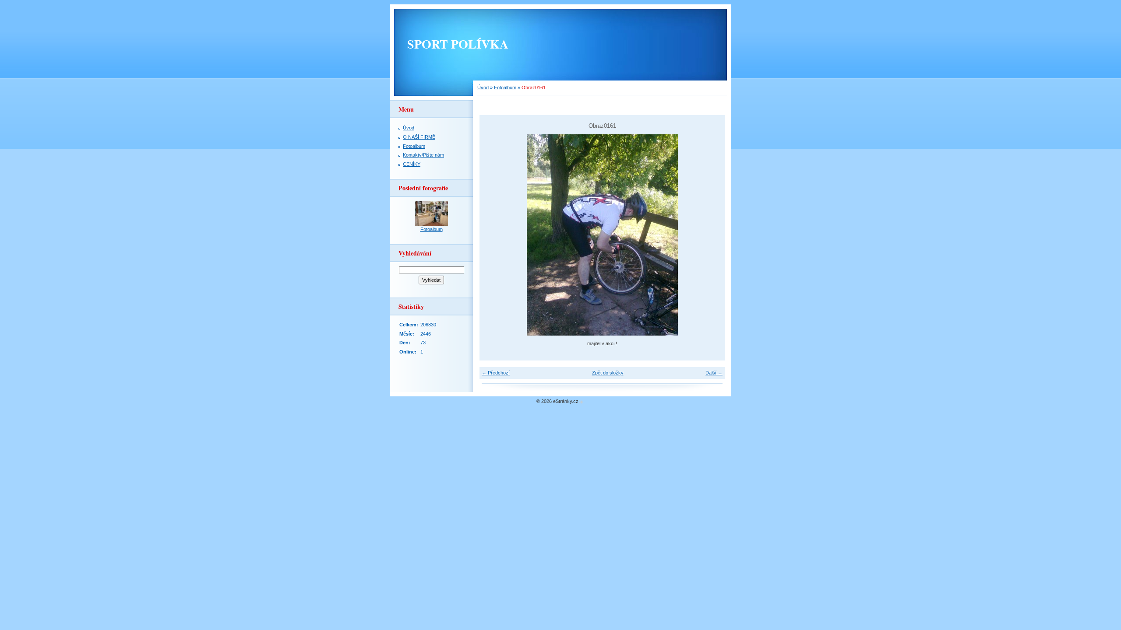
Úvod (483, 87)
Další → (714, 372)
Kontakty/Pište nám (423, 155)
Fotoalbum (505, 87)
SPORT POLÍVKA (457, 44)
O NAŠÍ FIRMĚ (419, 137)
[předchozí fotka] (494, 235)
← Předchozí (496, 372)
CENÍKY (411, 164)
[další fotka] (710, 235)
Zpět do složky (608, 372)
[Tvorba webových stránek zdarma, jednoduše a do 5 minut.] (581, 402)
